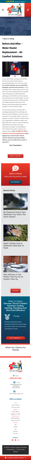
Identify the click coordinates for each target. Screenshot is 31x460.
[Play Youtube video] (15, 69)
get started (15, 182)
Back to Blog (8, 38)
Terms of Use (20, 449)
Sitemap (15, 451)
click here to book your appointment (13, 133)
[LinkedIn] (16, 440)
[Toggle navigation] (3, 10)
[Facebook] (13, 440)
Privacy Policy (11, 449)
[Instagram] (18, 440)
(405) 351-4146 (22, 131)
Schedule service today (15, 458)
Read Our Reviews (19, 1)
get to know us (15, 338)
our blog (15, 291)
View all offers (15, 156)
